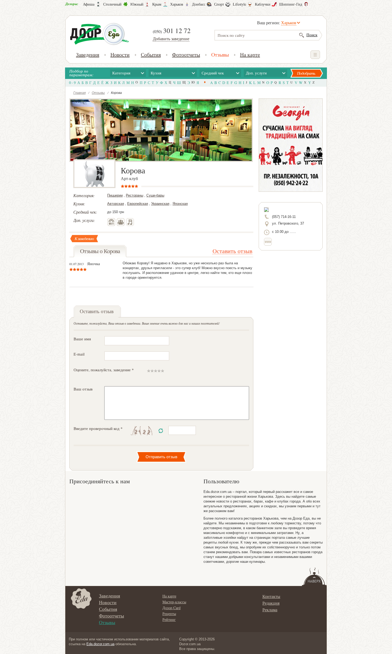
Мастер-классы (174, 601)
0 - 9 (72, 82)
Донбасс (198, 4)
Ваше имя (82, 338)
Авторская (115, 204)
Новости (120, 54)
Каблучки (262, 4)
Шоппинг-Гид (290, 4)
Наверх (314, 576)
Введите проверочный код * (98, 428)
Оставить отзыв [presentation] (97, 311)
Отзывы (220, 54)
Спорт (219, 4)
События (151, 54)
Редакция (270, 603)
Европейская (137, 204)
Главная (79, 92)
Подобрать (306, 73)
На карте (250, 54)
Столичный (112, 4)
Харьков (176, 4)
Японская (180, 204)
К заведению (84, 238)
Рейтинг (169, 619)
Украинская (160, 204)
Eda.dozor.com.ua (100, 644)
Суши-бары (155, 195)
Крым (156, 4)
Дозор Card (171, 607)
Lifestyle (239, 4)
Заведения (87, 54)
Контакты (271, 596)
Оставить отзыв (232, 251)
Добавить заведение (171, 38)
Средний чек (213, 72)
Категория (121, 72)
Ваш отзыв (83, 389)
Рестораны (134, 195)
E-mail (79, 354)
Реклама (269, 609)
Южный (136, 4)
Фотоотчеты (186, 54)
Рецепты (169, 613)
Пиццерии (115, 195)
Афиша (88, 4)
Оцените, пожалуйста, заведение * (104, 369)
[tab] (97, 311)
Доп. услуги (256, 72)
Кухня (156, 72)
